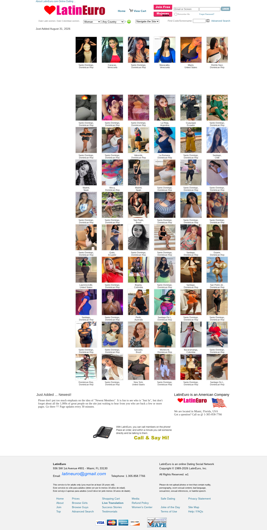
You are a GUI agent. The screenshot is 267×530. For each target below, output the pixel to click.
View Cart (140, 10)
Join (58, 507)
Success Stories (112, 507)
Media (135, 498)
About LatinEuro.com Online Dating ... (56, 1)
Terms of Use (169, 511)
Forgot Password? (206, 14)
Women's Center (142, 507)
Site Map (193, 507)
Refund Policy (140, 502)
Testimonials (109, 511)
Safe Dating (168, 498)
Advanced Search (220, 21)
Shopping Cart (111, 498)
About (60, 502)
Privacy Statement (199, 498)
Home (121, 10)
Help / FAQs (195, 511)
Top (58, 511)
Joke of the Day (170, 507)
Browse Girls (80, 502)
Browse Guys (80, 507)
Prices (76, 498)
